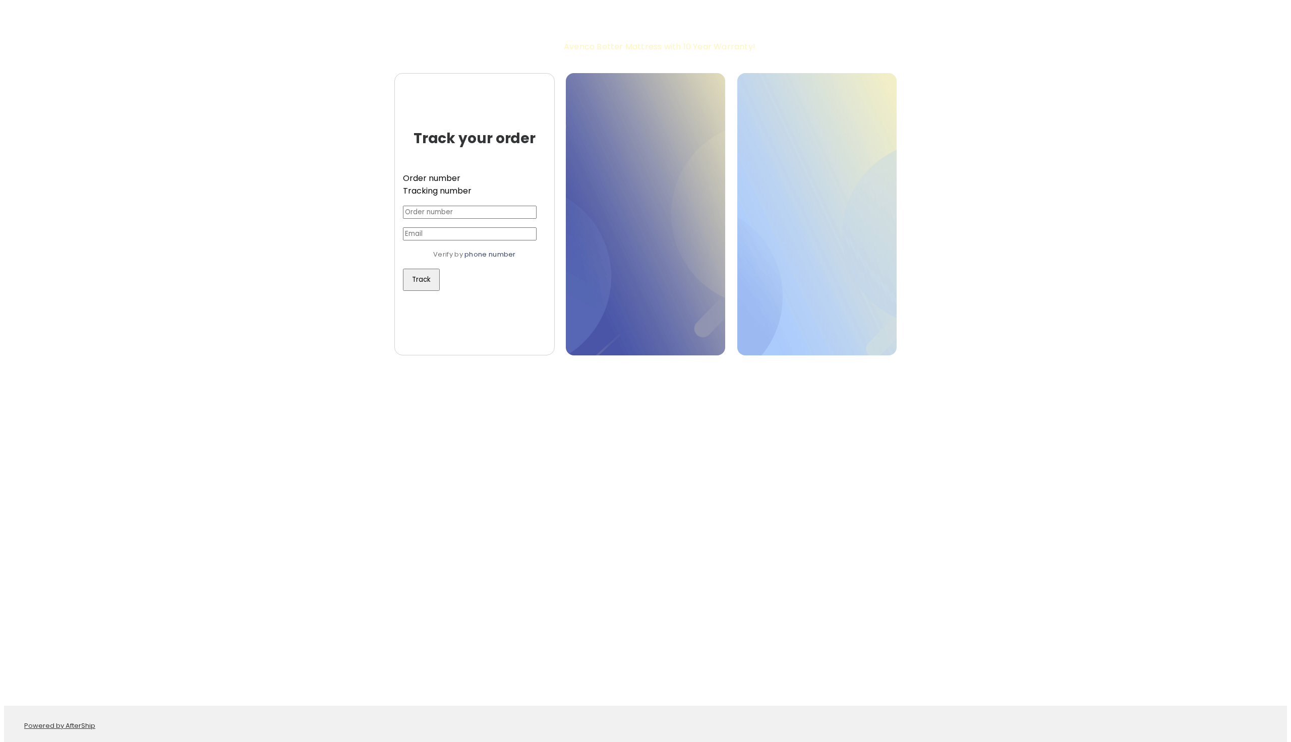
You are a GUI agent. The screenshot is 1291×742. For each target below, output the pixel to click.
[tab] (474, 178)
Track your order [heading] (475, 139)
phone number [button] (490, 254)
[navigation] (645, 16)
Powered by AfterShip (59, 725)
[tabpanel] (474, 248)
